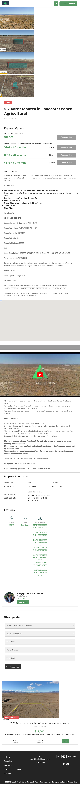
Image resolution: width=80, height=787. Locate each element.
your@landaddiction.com (40, 759)
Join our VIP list (68, 3)
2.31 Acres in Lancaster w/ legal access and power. (40, 723)
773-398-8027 (41, 762)
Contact (7, 774)
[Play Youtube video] (40, 374)
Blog (19, 769)
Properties (8, 761)
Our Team (8, 765)
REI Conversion (71, 782)
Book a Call (23, 602)
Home (8, 757)
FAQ (7, 769)
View (65, 741)
